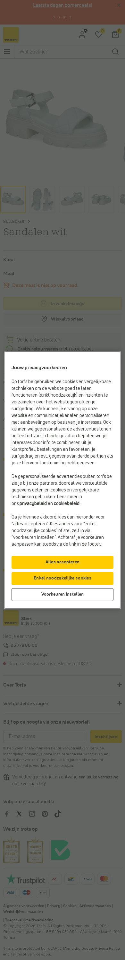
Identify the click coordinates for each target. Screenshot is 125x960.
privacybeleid (33, 503)
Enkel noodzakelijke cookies (62, 578)
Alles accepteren (63, 562)
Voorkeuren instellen (62, 594)
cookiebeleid (66, 503)
